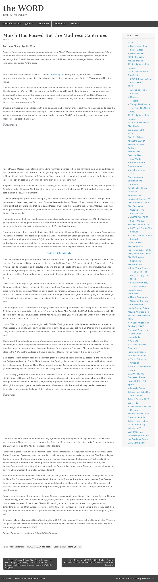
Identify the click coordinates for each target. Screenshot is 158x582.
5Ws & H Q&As (135, 137)
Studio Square (57, 74)
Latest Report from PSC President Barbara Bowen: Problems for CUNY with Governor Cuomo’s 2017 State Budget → (88, 562)
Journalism (133, 293)
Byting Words (134, 159)
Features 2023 (135, 195)
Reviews (134, 97)
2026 (130, 133)
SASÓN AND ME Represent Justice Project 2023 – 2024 (138, 377)
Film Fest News (135, 206)
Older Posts (60, 23)
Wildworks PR (137, 53)
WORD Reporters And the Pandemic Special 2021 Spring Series (138, 439)
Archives (75, 23)
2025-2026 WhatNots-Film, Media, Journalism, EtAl (139, 126)
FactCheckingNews (137, 188)
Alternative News (136, 144)
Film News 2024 (136, 246)
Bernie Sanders (137, 162)
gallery (29, 23)
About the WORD (136, 141)
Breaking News (135, 155)
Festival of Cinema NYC (139, 199)
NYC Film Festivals (137, 344)
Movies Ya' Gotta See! (139, 312)
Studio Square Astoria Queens (67, 547)
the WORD (23, 8)
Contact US (43, 23)
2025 (130, 86)
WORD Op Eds (135, 432)
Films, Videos (136, 50)
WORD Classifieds (59, 253)
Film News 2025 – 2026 (139, 250)
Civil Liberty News (136, 170)
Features (132, 191)
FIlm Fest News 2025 (138, 224)
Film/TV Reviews (136, 257)
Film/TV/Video (135, 264)
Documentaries (135, 177)
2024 (130, 42)
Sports (131, 384)
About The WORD (11, 23)
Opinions (132, 348)
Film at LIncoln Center (139, 202)
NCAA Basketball (43, 547)
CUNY (131, 173)
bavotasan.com (148, 579)
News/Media (134, 337)
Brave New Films (138, 46)
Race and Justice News (139, 366)
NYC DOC (133, 341)
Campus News (135, 166)
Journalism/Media (136, 304)
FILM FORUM (135, 242)
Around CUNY (135, 151)
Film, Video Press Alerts (139, 253)
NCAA (30, 547)
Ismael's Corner (135, 290)
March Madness (17, 547)
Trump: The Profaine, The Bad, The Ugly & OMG (140, 108)
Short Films (135, 261)
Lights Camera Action (138, 308)
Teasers (134, 101)
